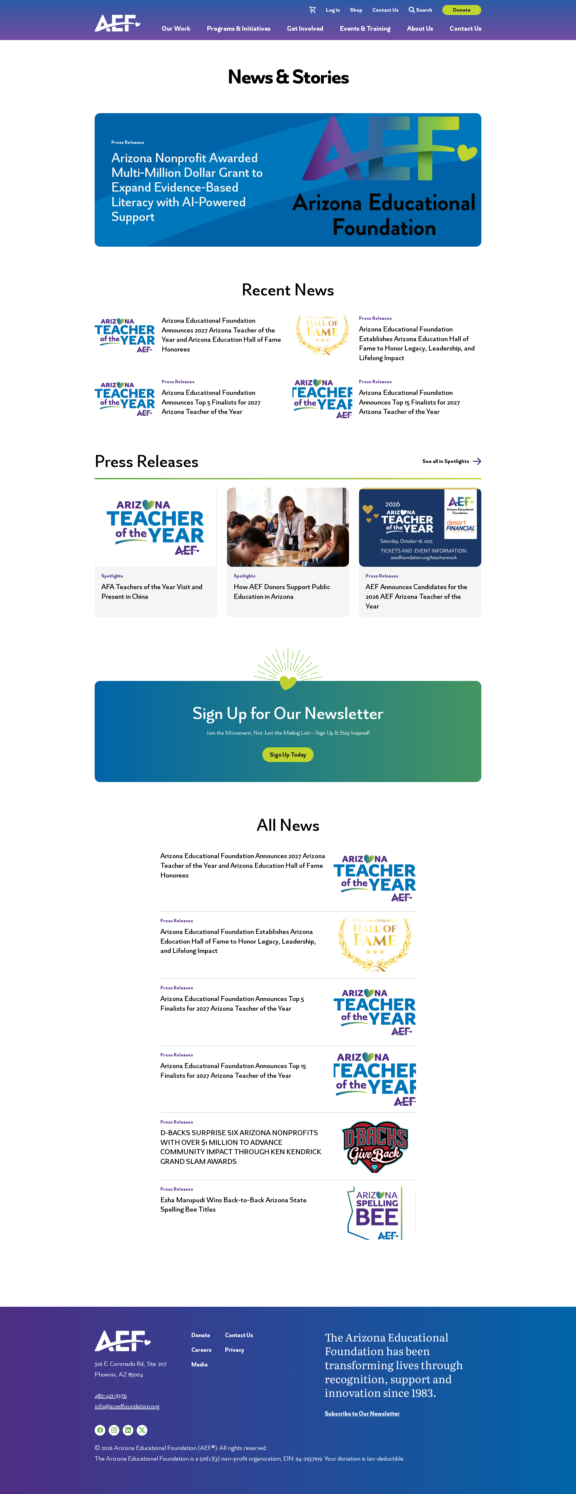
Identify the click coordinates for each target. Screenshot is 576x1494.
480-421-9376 (111, 1395)
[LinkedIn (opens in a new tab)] (128, 1430)
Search (424, 10)
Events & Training (365, 29)
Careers (201, 1349)
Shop (356, 9)
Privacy (234, 1349)
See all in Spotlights (445, 461)
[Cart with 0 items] (312, 9)
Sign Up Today (288, 754)
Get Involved (305, 29)
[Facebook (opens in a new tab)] (100, 1430)
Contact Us (385, 9)
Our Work (176, 29)
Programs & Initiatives (238, 29)
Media (199, 1364)
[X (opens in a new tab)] (142, 1430)
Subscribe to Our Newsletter (362, 1413)
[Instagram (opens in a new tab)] (114, 1430)
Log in (333, 9)
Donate (462, 9)
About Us (420, 29)
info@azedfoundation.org (127, 1406)
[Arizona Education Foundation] (117, 23)
